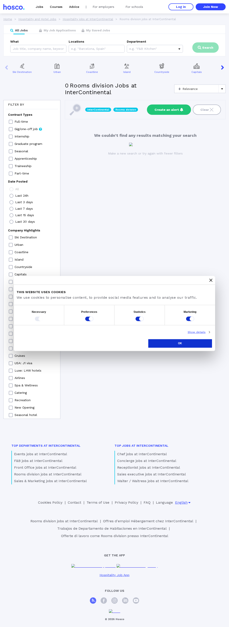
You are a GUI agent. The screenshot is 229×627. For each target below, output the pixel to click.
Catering (21, 392)
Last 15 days (24, 215)
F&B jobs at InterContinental (38, 461)
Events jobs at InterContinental (40, 454)
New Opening (24, 407)
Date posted (18, 181)
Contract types (20, 114)
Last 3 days (24, 202)
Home (7, 19)
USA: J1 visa (23, 363)
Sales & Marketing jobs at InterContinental (50, 481)
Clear (204, 109)
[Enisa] (114, 611)
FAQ (147, 502)
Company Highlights (24, 230)
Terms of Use (98, 502)
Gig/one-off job (26, 129)
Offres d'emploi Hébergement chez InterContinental (148, 521)
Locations (76, 41)
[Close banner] (210, 280)
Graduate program (28, 144)
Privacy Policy (126, 502)
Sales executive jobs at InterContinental (151, 474)
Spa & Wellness (26, 385)
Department (136, 41)
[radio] (11, 189)
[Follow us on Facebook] (103, 601)
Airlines (20, 378)
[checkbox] (11, 122)
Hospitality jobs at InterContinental (88, 19)
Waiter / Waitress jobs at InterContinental (152, 481)
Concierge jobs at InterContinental (146, 461)
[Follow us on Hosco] (93, 601)
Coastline (92, 72)
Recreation (23, 400)
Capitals (196, 72)
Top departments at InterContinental (46, 445)
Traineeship (23, 166)
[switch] (89, 319)
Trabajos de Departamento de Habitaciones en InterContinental (112, 528)
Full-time (21, 121)
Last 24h (21, 195)
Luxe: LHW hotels (28, 370)
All (17, 189)
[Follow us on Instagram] (114, 601)
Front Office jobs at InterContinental (45, 467)
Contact (74, 502)
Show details (197, 332)
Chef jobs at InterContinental (142, 454)
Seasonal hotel (26, 415)
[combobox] (71, 49)
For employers (103, 7)
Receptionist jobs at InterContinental (148, 467)
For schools (134, 7)
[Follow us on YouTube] (136, 601)
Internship (22, 136)
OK (180, 343)
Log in (181, 7)
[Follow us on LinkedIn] (125, 601)
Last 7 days (24, 208)
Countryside (161, 72)
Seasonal (21, 151)
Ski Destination (22, 72)
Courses (56, 7)
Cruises (20, 355)
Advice (74, 7)
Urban (57, 72)
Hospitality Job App (114, 575)
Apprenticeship (26, 158)
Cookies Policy (50, 502)
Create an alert (167, 109)
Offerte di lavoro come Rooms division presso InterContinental (114, 536)
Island (127, 72)
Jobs (39, 7)
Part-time (22, 173)
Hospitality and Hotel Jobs (37, 19)
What (14, 41)
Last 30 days (25, 221)
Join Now (210, 7)
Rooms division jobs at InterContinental (47, 474)
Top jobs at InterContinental (141, 445)
